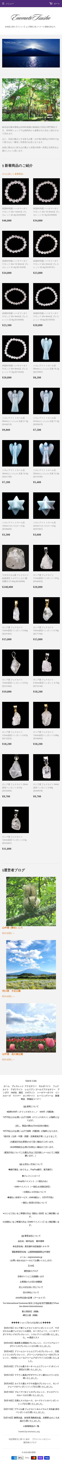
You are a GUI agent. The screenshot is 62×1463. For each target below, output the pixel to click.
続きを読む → (8, 933)
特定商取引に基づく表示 (19, 1439)
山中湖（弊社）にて (12, 927)
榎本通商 (32, 1452)
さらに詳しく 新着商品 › (13, 174)
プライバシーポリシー (41, 1439)
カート (56, 3)
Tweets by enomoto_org (29, 1431)
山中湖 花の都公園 (12, 1054)
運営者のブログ (29, 1442)
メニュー (10, 3)
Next (58, 53)
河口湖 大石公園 (11, 991)
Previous (4, 53)
